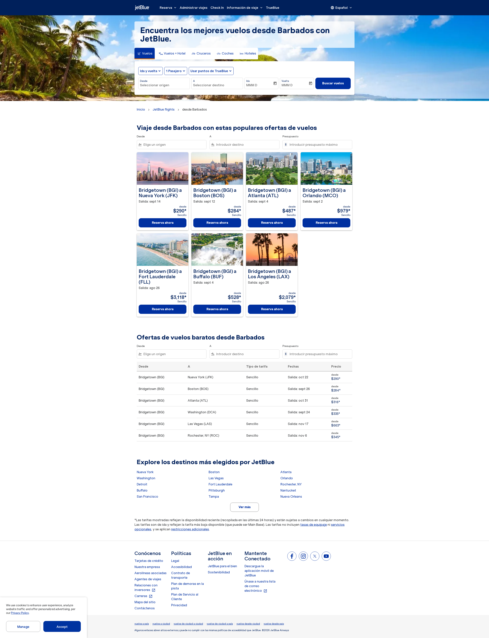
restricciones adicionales (190, 529)
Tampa (214, 496)
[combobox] (164, 85)
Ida (248, 81)
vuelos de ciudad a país (220, 623)
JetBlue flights (164, 109)
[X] (314, 556)
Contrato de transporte (180, 575)
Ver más (245, 507)
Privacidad (179, 605)
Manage (23, 627)
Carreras (143, 596)
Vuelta (285, 81)
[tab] (144, 53)
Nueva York (145, 472)
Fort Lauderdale (220, 484)
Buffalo (142, 490)
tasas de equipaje (313, 525)
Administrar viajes (193, 8)
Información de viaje (245, 8)
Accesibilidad (181, 567)
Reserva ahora (162, 223)
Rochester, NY (291, 484)
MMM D (251, 85)
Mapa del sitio (144, 602)
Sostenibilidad (219, 572)
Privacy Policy (20, 613)
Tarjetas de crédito (148, 561)
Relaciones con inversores (146, 587)
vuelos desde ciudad (248, 623)
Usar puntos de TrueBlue (209, 71)
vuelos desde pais (274, 623)
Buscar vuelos (333, 83)
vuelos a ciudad (161, 623)
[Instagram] (303, 556)
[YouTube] (326, 556)
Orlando (286, 478)
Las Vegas (216, 478)
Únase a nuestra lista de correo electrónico (259, 586)
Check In (217, 8)
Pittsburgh (217, 490)
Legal (175, 561)
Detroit (142, 484)
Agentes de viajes (147, 579)
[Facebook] (291, 556)
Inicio (141, 109)
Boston (214, 472)
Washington (146, 478)
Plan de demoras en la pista (187, 586)
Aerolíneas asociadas (150, 573)
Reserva (168, 8)
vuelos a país (141, 623)
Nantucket (288, 490)
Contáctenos (144, 608)
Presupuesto (291, 136)
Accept (62, 627)
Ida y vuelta (148, 71)
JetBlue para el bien (222, 566)
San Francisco (147, 496)
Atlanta (285, 472)
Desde (143, 81)
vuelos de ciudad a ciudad (188, 623)
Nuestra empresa (147, 567)
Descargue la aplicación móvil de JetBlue (259, 570)
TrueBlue (272, 8)
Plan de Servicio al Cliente (184, 596)
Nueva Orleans (291, 496)
